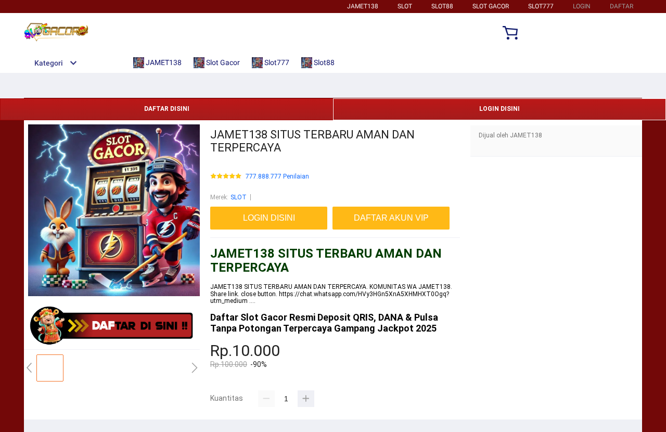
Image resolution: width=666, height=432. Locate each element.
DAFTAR (621, 6)
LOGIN (582, 6)
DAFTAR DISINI (166, 108)
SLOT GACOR (490, 6)
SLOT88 (442, 6)
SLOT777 (541, 6)
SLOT (405, 6)
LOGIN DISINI (499, 108)
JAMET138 (362, 6)
